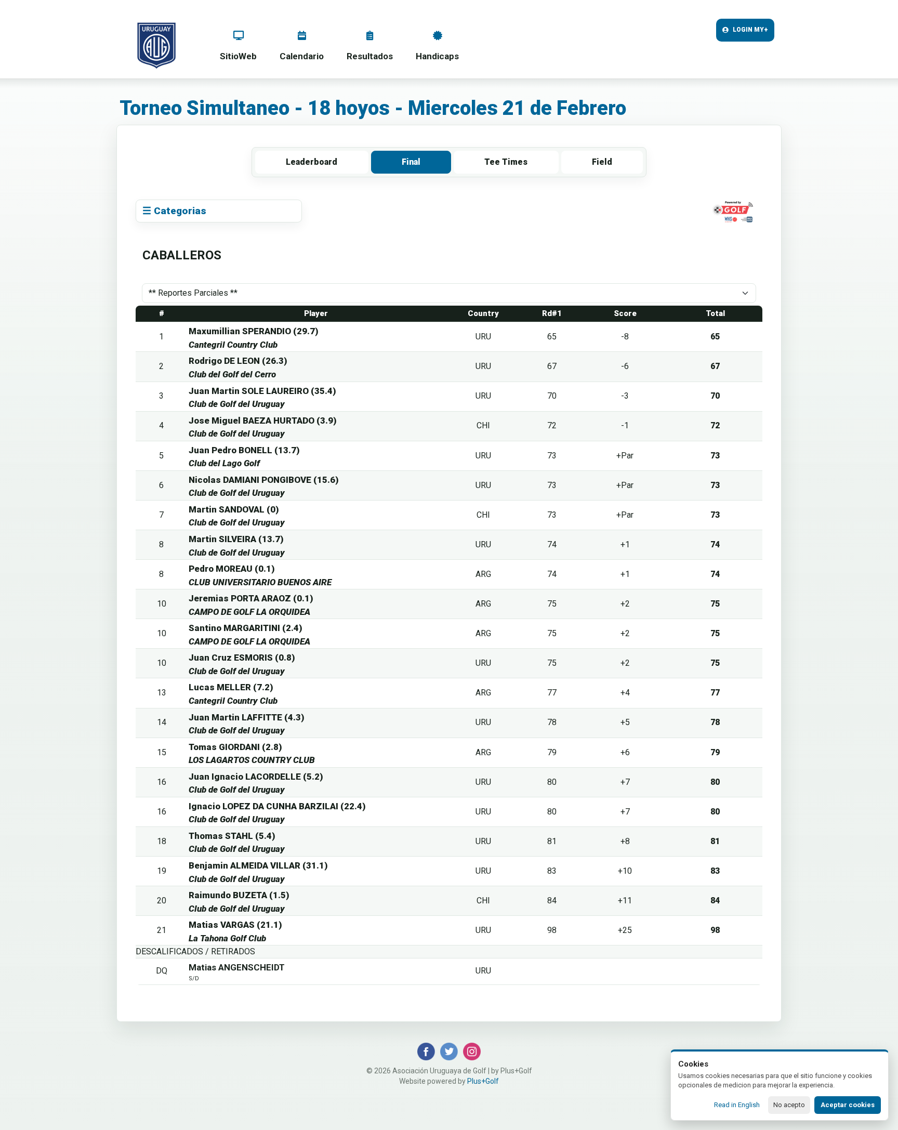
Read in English (737, 1105)
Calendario (302, 56)
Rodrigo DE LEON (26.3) (238, 361)
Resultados (370, 56)
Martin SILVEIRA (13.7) (236, 539)
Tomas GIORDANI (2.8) (235, 747)
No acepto (789, 1105)
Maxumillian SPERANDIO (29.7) (254, 331)
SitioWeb (238, 56)
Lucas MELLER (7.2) (231, 687)
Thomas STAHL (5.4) (232, 836)
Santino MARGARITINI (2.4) (245, 628)
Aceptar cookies (848, 1105)
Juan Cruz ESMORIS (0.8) (242, 657)
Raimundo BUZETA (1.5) (239, 895)
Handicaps (437, 56)
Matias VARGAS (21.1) (235, 924)
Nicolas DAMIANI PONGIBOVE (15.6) (264, 480)
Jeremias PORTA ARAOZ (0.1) (251, 598)
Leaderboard (311, 162)
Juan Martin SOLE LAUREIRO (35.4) (262, 391)
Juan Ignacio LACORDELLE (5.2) (256, 776)
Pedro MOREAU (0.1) (232, 568)
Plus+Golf (483, 1081)
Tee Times (505, 162)
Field (602, 162)
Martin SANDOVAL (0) (234, 509)
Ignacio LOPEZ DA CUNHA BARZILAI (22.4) (277, 806)
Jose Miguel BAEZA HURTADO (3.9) (263, 420)
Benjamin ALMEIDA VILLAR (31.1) (258, 865)
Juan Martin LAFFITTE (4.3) (247, 717)
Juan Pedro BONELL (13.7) (244, 450)
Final (411, 162)
